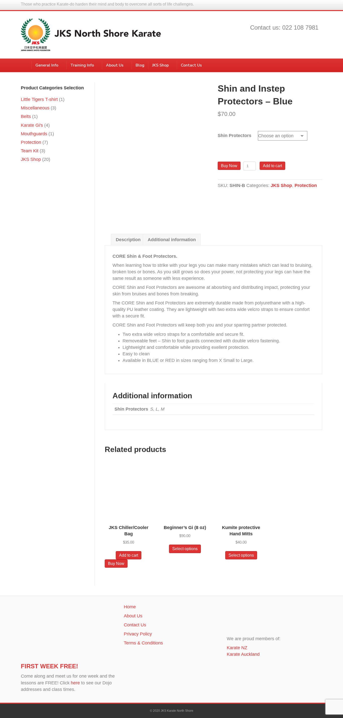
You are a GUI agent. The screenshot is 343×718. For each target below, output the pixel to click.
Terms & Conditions (143, 642)
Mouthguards (34, 133)
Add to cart (272, 166)
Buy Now (229, 166)
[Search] (318, 64)
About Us (115, 65)
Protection (306, 185)
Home (130, 606)
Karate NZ (237, 647)
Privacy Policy (138, 633)
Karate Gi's (32, 125)
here (75, 682)
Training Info (82, 65)
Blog (140, 65)
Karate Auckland (243, 654)
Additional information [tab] (172, 239)
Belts (26, 116)
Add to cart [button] (128, 555)
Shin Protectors (234, 135)
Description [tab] (128, 239)
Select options (185, 549)
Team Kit (29, 150)
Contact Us (191, 65)
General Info (46, 65)
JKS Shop (160, 65)
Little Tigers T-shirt (39, 99)
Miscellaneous (35, 107)
